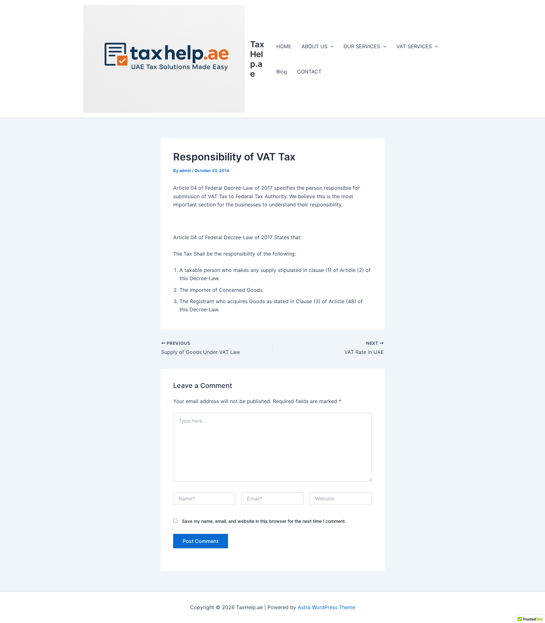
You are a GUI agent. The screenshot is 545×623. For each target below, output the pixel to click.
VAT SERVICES (414, 46)
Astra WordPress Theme (326, 607)
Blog (281, 71)
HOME (283, 46)
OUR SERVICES (361, 46)
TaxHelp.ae (257, 59)
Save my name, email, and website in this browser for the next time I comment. (264, 521)
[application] (330, 46)
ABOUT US (314, 46)
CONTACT (309, 71)
